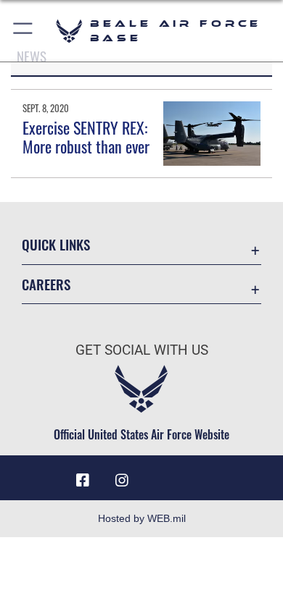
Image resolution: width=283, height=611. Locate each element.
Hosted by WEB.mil (142, 518)
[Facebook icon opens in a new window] (83, 481)
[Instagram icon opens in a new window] (122, 481)
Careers (46, 284)
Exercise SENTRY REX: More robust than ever (85, 137)
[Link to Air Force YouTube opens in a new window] (161, 475)
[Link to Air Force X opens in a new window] (200, 475)
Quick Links (56, 244)
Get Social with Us (141, 350)
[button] (23, 31)
